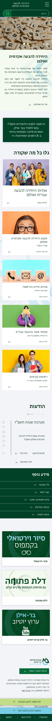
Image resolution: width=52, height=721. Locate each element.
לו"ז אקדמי (44, 485)
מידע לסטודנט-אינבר (39, 500)
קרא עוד (23, 453)
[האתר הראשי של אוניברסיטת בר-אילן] (39, 665)
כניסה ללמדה (43, 515)
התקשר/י (43, 717)
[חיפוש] (7, 13)
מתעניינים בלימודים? (29, 710)
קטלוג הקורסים (42, 507)
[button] (28, 44)
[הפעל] (44, 44)
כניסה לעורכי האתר (38, 671)
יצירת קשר (26, 691)
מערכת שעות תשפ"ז (29, 422)
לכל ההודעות (26, 462)
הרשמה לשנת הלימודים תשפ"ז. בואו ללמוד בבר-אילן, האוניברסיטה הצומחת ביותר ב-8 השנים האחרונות (26, 130)
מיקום (8, 717)
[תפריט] (47, 5)
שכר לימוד (44, 492)
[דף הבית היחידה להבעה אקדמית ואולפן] (33, 5)
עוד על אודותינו (40, 104)
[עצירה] (47, 44)
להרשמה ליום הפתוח (29, 702)
